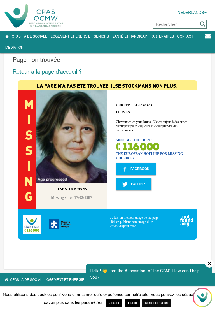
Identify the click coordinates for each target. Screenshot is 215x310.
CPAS (16, 36)
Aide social (31, 279)
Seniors (101, 36)
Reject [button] (132, 302)
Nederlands (190, 12)
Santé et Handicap (129, 36)
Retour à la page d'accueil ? (47, 71)
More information (156, 302)
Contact (185, 36)
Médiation (14, 47)
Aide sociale (35, 36)
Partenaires (162, 36)
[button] (202, 24)
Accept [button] (114, 302)
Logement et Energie (70, 36)
